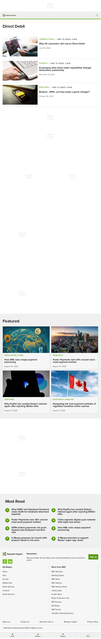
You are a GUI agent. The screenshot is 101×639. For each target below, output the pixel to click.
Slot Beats (55, 605)
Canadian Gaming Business (62, 613)
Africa (5, 571)
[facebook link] (5, 561)
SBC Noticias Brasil (59, 586)
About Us (6, 621)
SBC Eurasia (56, 602)
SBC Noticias (56, 583)
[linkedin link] (10, 561)
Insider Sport (56, 594)
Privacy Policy (92, 621)
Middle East (7, 583)
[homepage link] (9, 15)
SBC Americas (57, 571)
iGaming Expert (57, 575)
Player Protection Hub (60, 598)
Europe (6, 579)
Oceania (6, 590)
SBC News (55, 579)
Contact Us (24, 621)
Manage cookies (70, 621)
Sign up (93, 556)
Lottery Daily (56, 590)
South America (8, 594)
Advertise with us (47, 621)
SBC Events (56, 609)
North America (8, 586)
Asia (4, 575)
